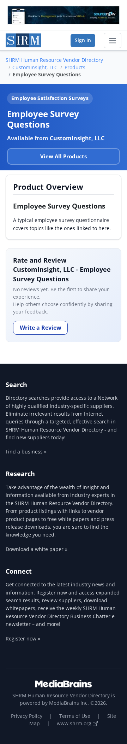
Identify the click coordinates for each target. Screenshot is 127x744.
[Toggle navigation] (112, 40)
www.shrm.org (75, 723)
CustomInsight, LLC (35, 67)
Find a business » (26, 451)
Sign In (83, 40)
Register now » (23, 638)
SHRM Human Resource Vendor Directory (54, 60)
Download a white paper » (36, 549)
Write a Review (40, 328)
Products (75, 67)
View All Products (63, 156)
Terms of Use (74, 716)
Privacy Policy (26, 716)
